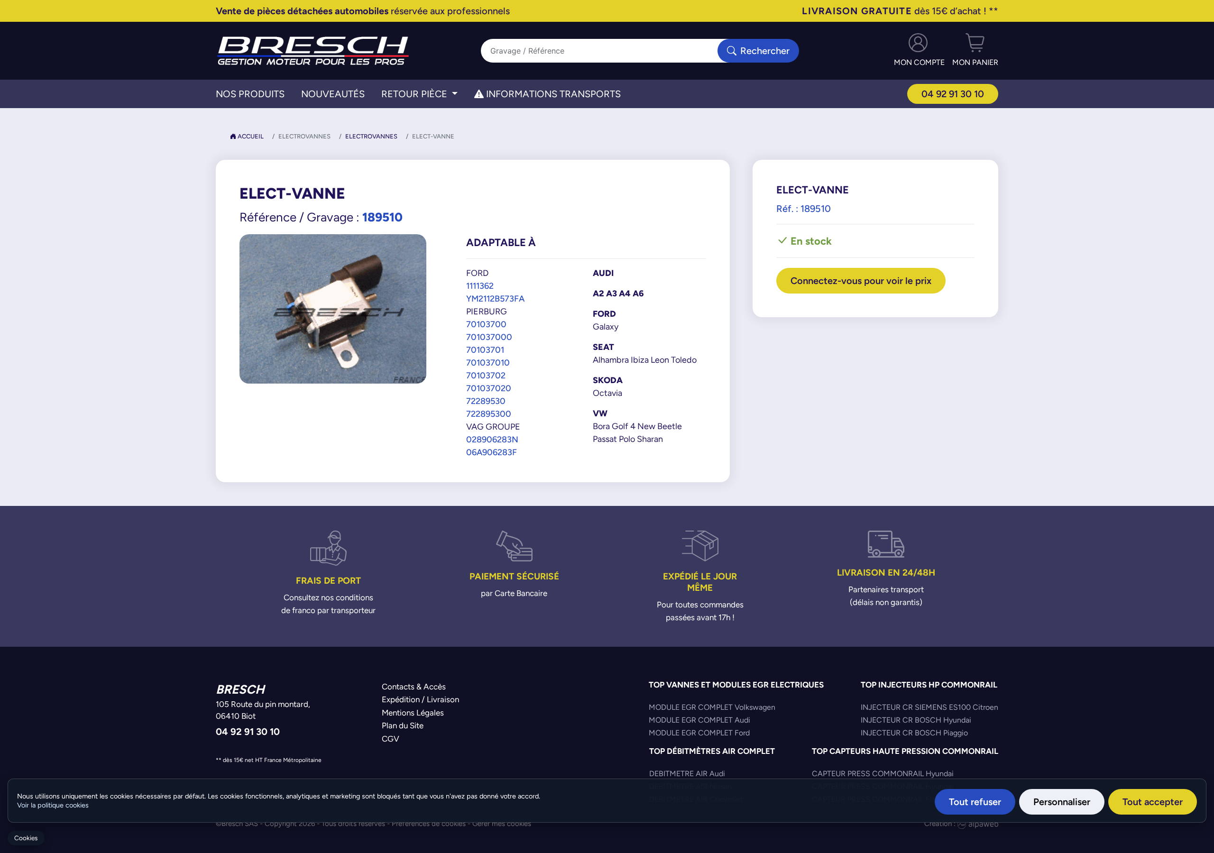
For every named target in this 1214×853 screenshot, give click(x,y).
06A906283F (491, 452)
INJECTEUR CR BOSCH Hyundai (916, 720)
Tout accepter (1152, 801)
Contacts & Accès (414, 686)
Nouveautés (333, 94)
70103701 (485, 350)
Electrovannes (371, 136)
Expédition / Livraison (420, 699)
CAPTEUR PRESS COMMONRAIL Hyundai (883, 773)
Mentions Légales (413, 712)
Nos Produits (250, 94)
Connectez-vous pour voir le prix (861, 280)
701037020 (488, 388)
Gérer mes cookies (501, 823)
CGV (390, 738)
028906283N (492, 439)
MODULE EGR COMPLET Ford (699, 732)
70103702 (486, 375)
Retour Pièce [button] (415, 94)
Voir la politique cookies (53, 805)
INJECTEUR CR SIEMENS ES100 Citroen (929, 707)
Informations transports (552, 94)
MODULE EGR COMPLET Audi (699, 720)
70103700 (486, 324)
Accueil (250, 136)
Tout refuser (975, 801)
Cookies (25, 838)
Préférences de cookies (429, 823)
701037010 (488, 362)
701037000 (489, 337)
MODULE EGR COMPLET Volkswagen (712, 707)
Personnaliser (1061, 801)
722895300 (488, 414)
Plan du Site (402, 725)
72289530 (486, 401)
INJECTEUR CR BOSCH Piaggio (914, 732)
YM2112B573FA (495, 298)
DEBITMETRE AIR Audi (687, 773)
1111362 (480, 286)
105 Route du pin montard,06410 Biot (263, 710)
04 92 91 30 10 (952, 93)
